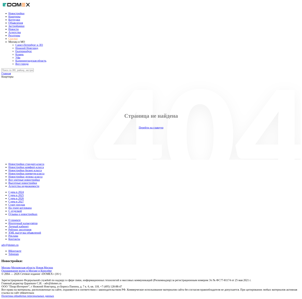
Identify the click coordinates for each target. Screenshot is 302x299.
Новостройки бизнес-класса (25, 170)
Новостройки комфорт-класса (26, 167)
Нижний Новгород (26, 48)
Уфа (17, 57)
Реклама (13, 235)
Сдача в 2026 (16, 198)
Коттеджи (14, 19)
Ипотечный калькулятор (23, 223)
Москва (5, 267)
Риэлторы (14, 35)
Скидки (13, 38)
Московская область (23, 267)
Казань (19, 54)
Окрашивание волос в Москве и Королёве (26, 270)
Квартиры (14, 16)
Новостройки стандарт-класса (26, 164)
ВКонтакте (14, 250)
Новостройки (16, 13)
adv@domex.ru (10, 244)
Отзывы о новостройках (22, 214)
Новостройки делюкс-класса (25, 176)
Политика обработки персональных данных (27, 295)
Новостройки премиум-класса (26, 173)
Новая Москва (44, 267)
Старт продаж (16, 204)
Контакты (14, 239)
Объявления (15, 22)
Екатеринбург (23, 51)
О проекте (14, 220)
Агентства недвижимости (23, 186)
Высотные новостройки (22, 182)
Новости (13, 29)
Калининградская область (30, 60)
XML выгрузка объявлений (24, 232)
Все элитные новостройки (24, 179)
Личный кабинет (18, 226)
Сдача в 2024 (16, 192)
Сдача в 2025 (16, 195)
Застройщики (16, 26)
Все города (21, 63)
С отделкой (15, 210)
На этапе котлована (20, 207)
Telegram (13, 254)
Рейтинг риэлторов (19, 229)
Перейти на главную (151, 127)
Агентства (14, 32)
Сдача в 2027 (16, 201)
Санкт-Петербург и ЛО (29, 44)
